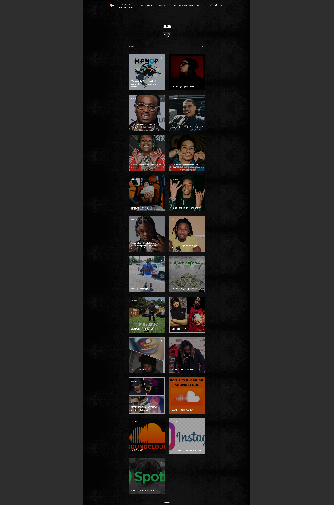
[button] (211, 5)
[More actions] (162, 58)
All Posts (131, 46)
